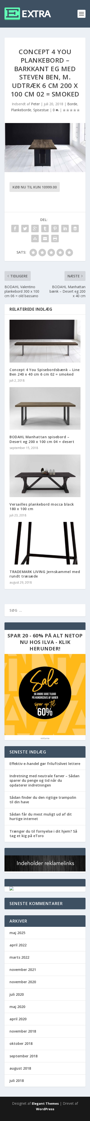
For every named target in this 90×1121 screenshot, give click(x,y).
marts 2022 (19, 957)
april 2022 (18, 945)
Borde (72, 103)
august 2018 (20, 1068)
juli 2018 (17, 1080)
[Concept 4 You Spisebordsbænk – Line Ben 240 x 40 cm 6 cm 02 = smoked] (45, 341)
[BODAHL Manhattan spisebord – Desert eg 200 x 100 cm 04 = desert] (45, 408)
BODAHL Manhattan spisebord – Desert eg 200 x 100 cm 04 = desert (42, 439)
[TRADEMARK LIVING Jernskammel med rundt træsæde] (45, 543)
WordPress (45, 1109)
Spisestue (41, 109)
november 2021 (23, 969)
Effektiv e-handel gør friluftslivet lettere (45, 763)
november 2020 (23, 981)
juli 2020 (17, 994)
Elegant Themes (45, 1103)
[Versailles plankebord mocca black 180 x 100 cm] (45, 476)
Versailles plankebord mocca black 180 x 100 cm (42, 506)
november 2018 (23, 1031)
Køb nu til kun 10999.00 (34, 187)
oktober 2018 (21, 1043)
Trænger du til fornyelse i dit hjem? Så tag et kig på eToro (43, 833)
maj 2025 (17, 932)
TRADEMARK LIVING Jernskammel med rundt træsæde (45, 574)
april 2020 (18, 1019)
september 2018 (24, 1056)
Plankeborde (21, 109)
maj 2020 (17, 1006)
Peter (35, 103)
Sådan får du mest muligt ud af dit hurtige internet (41, 816)
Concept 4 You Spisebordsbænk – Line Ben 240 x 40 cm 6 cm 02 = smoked (45, 372)
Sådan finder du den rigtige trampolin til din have (43, 799)
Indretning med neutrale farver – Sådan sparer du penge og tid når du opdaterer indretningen (45, 780)
